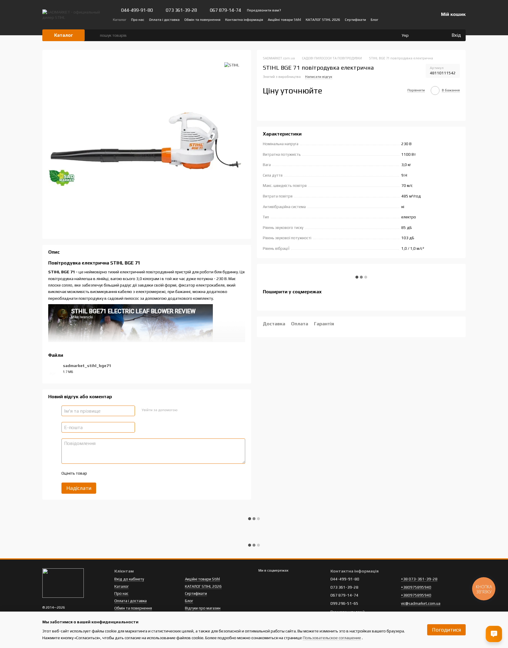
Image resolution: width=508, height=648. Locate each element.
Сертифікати (355, 20)
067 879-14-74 (225, 10)
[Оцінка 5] (134, 473)
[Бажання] (434, 35)
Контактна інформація (244, 20)
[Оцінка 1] (96, 473)
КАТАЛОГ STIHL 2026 (323, 20)
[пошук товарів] (95, 35)
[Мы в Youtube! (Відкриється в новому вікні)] (394, 19)
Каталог (119, 20)
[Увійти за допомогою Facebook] (183, 409)
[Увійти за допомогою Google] (193, 409)
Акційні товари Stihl (284, 20)
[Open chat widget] (494, 634)
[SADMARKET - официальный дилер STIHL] (63, 583)
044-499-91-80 (137, 10)
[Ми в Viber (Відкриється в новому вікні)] (408, 19)
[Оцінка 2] (106, 473)
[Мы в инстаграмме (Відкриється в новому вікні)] (401, 19)
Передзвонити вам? (264, 10)
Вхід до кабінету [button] (129, 579)
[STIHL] (232, 64)
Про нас (137, 20)
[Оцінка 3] (115, 473)
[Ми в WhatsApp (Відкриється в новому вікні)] (415, 19)
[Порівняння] (423, 35)
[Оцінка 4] (124, 473)
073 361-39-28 (181, 10)
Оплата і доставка (164, 20)
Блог (374, 20)
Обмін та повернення (202, 20)
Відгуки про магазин (202, 608)
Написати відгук (318, 77)
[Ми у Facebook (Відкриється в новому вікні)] (387, 19)
